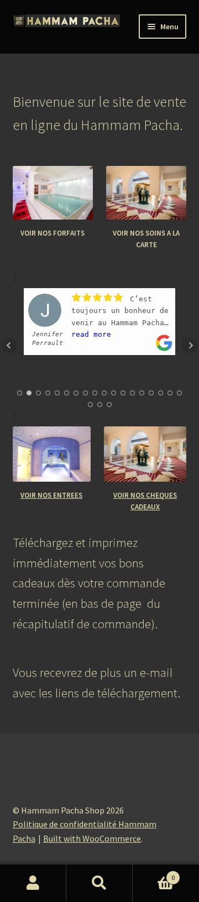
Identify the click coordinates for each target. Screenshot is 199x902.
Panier (154, 873)
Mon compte (33, 883)
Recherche (99, 883)
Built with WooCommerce (92, 838)
